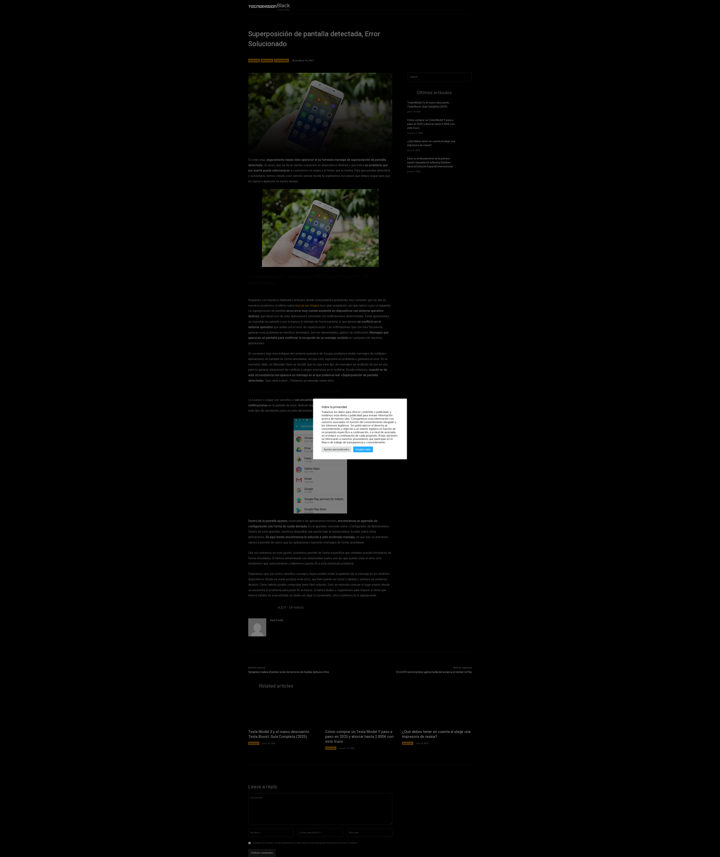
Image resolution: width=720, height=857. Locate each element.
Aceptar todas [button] (363, 449)
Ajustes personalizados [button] (336, 449)
